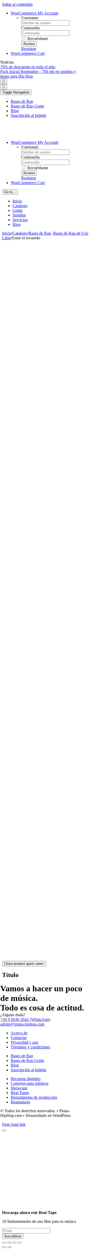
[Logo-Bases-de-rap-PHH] (43, 133)
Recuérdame (37, 38)
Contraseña (30, 28)
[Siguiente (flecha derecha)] (9, 1247)
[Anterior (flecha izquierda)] (4, 1247)
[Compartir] (9, 1242)
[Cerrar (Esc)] (4, 1242)
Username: (30, 18)
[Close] (4, 1130)
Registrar (28, 48)
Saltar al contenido (17, 4)
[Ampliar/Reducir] (20, 1242)
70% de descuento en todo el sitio (27, 67)
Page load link (14, 1124)
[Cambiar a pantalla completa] (15, 1242)
